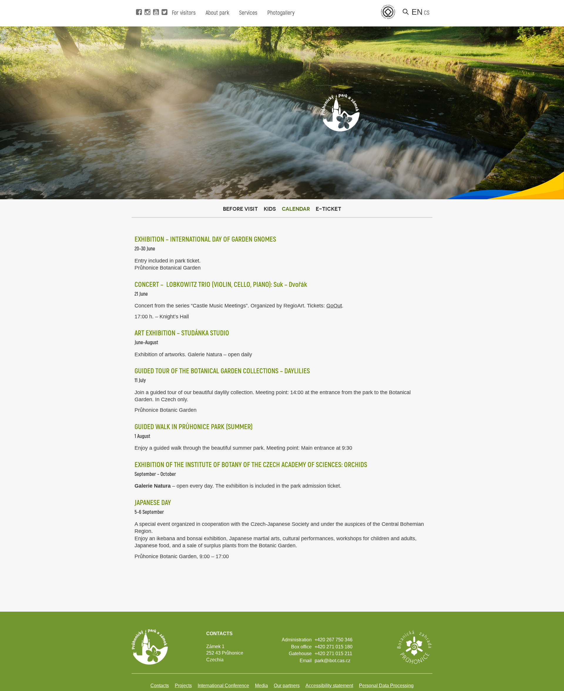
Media (261, 685)
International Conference (223, 685)
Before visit (240, 208)
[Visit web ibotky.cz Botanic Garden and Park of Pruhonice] (414, 646)
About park (217, 12)
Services (248, 12)
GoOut (334, 306)
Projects (183, 685)
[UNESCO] (388, 11)
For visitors (184, 12)
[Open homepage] (340, 113)
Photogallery (281, 12)
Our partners (287, 685)
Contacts (159, 685)
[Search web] (406, 12)
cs (426, 12)
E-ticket (328, 208)
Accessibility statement (329, 685)
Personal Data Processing (386, 685)
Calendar (296, 208)
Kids (270, 208)
